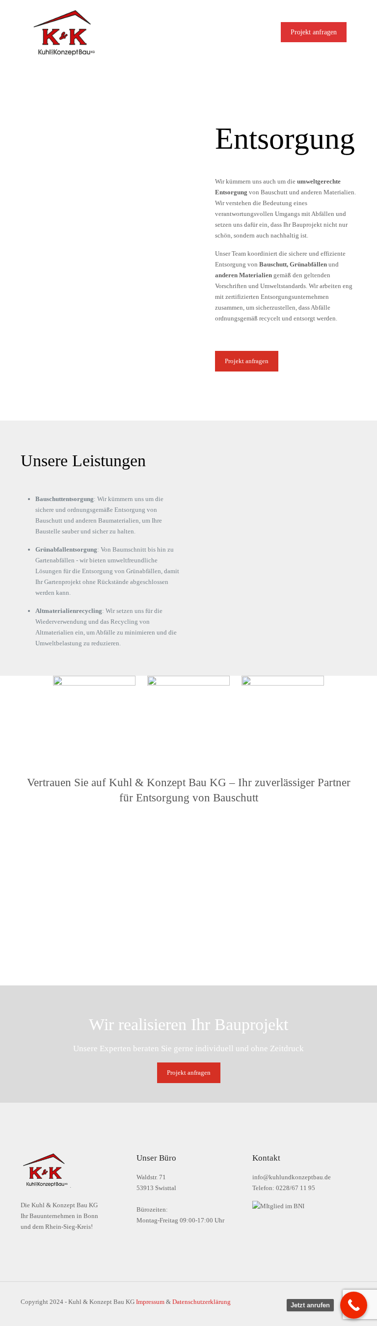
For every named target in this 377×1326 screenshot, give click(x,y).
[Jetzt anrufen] (353, 1305)
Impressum (150, 1301)
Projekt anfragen (314, 32)
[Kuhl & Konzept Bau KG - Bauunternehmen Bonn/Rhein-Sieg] (64, 32)
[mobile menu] (252, 32)
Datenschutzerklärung (201, 1301)
